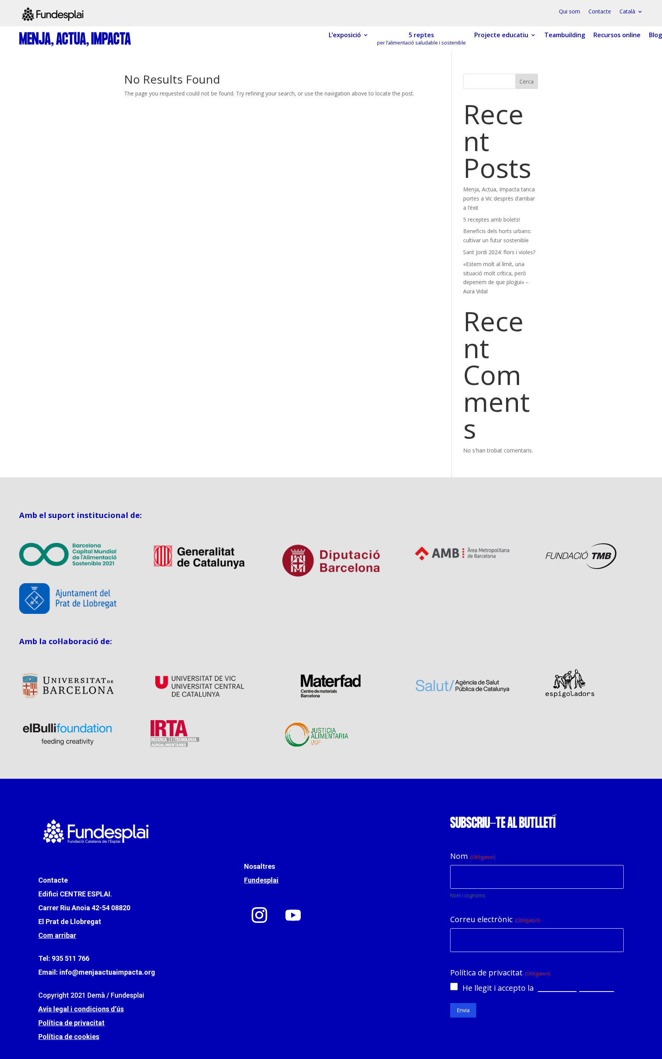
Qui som (569, 12)
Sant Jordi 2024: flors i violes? (499, 252)
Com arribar (57, 935)
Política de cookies (68, 1037)
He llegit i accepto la (538, 988)
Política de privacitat (71, 1023)
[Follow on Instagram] (259, 915)
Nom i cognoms (467, 895)
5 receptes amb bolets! (491, 219)
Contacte (599, 12)
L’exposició (345, 35)
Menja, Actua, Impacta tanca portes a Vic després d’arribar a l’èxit (499, 198)
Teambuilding (564, 35)
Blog (655, 35)
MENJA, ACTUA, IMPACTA (75, 40)
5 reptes (421, 38)
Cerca (526, 81)
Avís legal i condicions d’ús (81, 1009)
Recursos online (617, 35)
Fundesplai (261, 880)
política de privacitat (575, 988)
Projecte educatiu (501, 35)
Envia (463, 1010)
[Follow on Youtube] (293, 915)
